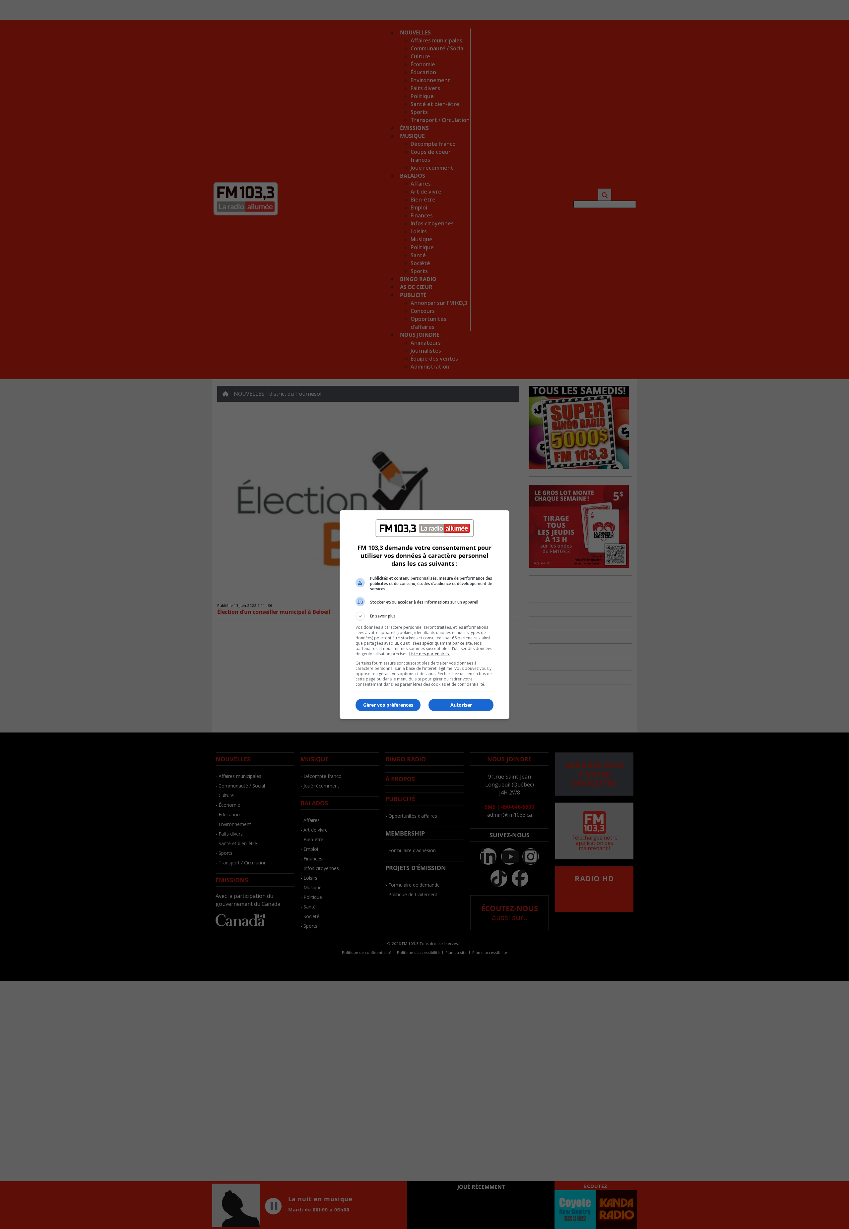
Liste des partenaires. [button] (429, 654)
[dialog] (424, 614)
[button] (424, 616)
